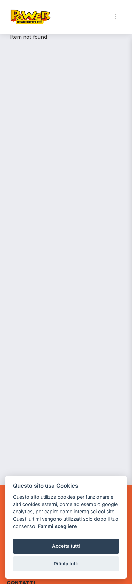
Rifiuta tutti (66, 563)
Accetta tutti (66, 546)
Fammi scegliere (57, 526)
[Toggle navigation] (115, 16)
